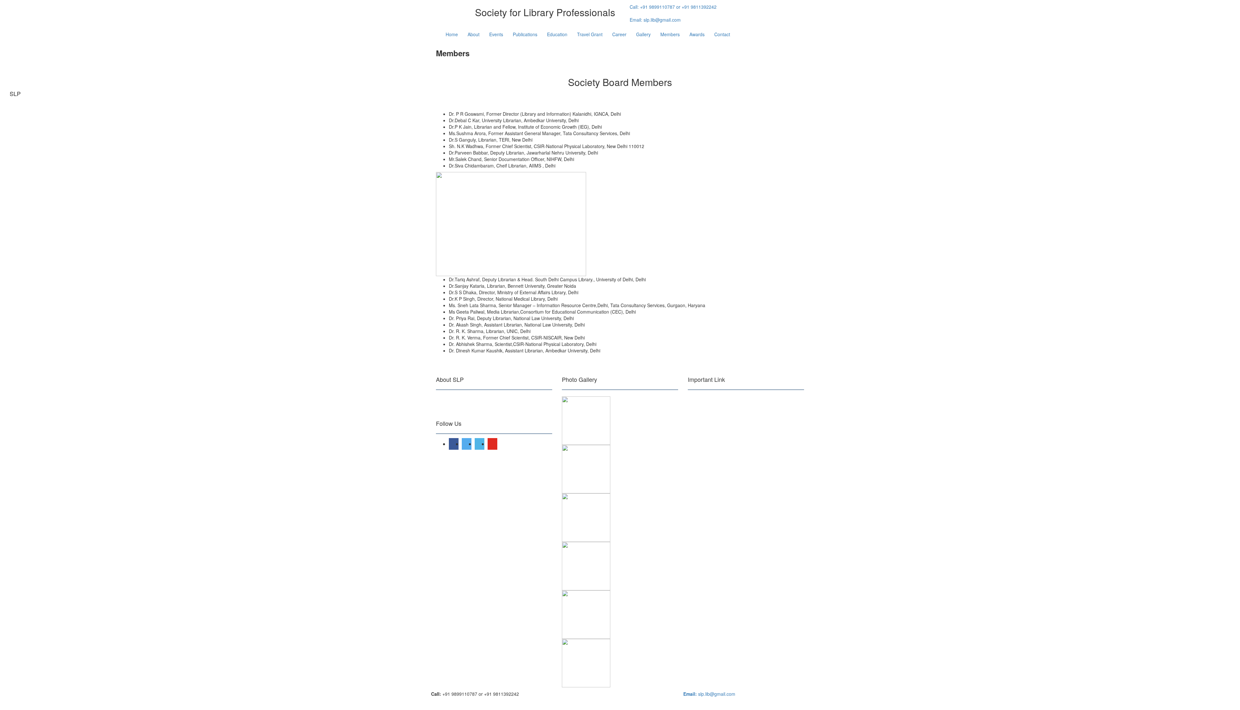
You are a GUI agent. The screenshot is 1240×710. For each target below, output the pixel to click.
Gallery (643, 34)
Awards (697, 34)
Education (557, 34)
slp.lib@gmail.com (709, 694)
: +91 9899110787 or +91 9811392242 (673, 7)
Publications (525, 34)
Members (670, 34)
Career (619, 34)
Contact (722, 34)
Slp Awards (700, 448)
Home (452, 34)
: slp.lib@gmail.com (655, 19)
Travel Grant (590, 34)
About (474, 34)
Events (496, 34)
